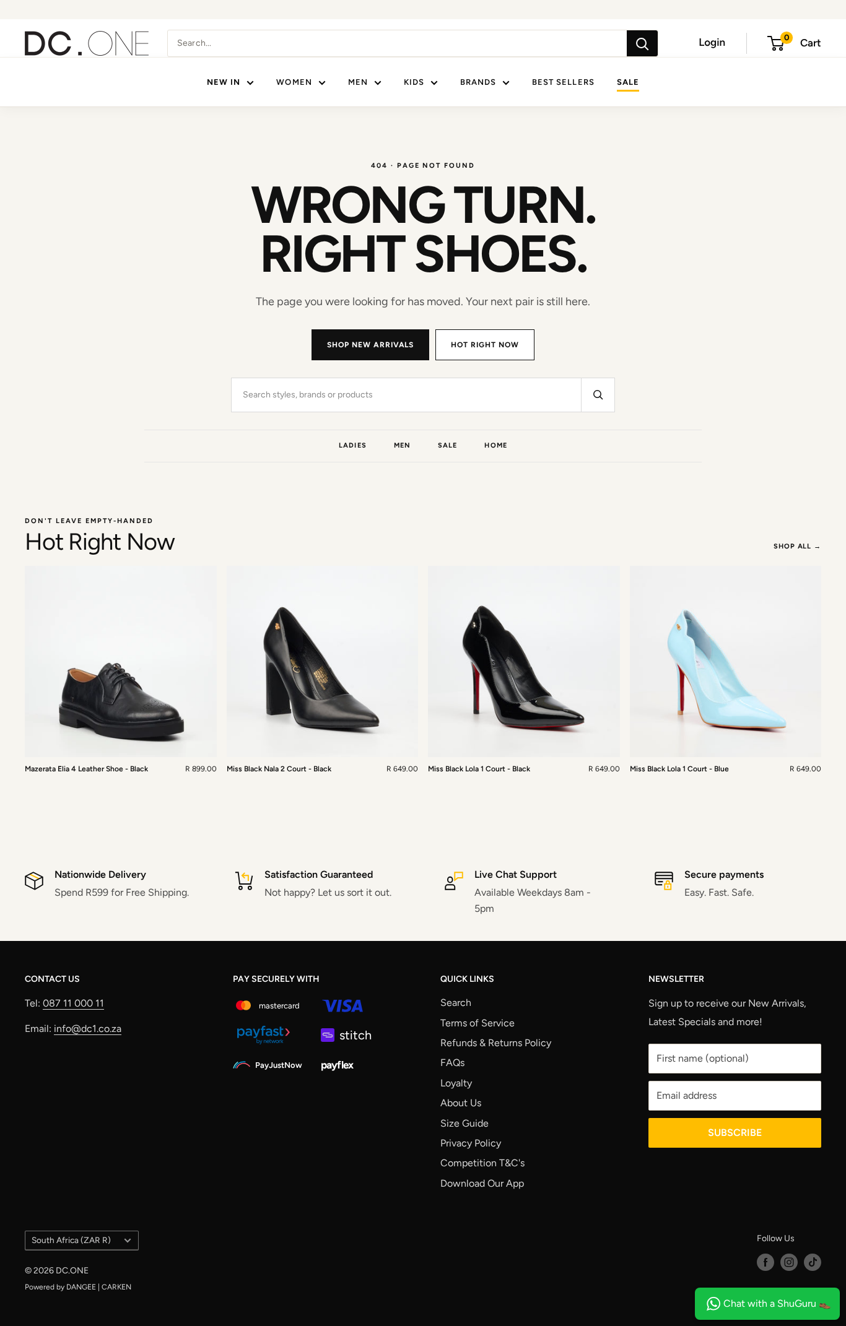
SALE (628, 82)
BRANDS (478, 82)
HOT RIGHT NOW (484, 344)
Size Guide (464, 1123)
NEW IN (223, 82)
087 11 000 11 (73, 1003)
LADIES (353, 445)
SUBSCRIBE (735, 1132)
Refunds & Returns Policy (495, 1043)
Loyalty (456, 1083)
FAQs (452, 1062)
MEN (358, 82)
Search (455, 1002)
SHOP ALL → (797, 546)
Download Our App (482, 1183)
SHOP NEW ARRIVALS (370, 344)
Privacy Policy (470, 1143)
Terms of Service (477, 1023)
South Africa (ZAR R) (71, 1240)
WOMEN (294, 82)
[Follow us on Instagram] (789, 1262)
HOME (495, 445)
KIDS (414, 82)
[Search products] (597, 395)
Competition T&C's (482, 1163)
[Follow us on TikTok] (812, 1262)
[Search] (642, 43)
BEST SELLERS (563, 82)
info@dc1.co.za (87, 1028)
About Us (460, 1103)
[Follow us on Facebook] (765, 1262)
